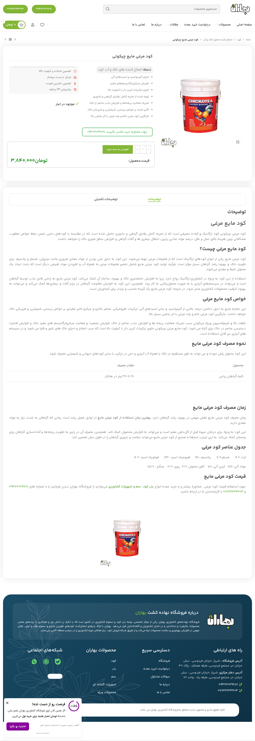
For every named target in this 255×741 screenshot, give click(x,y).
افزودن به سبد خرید (118, 149)
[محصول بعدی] (5, 39)
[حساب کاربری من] (32, 25)
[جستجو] (107, 9)
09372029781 (44, 9)
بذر (152, 486)
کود (239, 40)
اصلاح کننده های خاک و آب (217, 40)
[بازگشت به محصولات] (10, 39)
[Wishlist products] (42, 25)
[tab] (154, 199)
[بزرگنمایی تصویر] (238, 142)
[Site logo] (240, 9)
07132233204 (15, 9)
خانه (248, 40)
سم (138, 486)
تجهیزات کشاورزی (120, 486)
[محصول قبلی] (15, 39)
